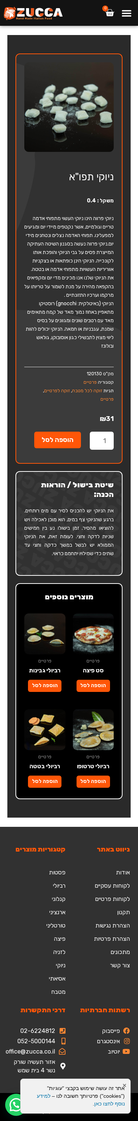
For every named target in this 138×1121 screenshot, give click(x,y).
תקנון (123, 912)
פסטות (57, 872)
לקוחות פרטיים (112, 898)
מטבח (58, 991)
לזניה (59, 951)
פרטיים (90, 382)
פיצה (60, 938)
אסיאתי (57, 978)
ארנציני (57, 912)
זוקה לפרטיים (57, 390)
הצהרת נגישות (112, 925)
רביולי (59, 885)
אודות (123, 872)
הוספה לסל (58, 440)
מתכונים (120, 951)
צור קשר (120, 965)
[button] (126, 13)
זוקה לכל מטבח (87, 390)
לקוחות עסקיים (112, 885)
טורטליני (56, 925)
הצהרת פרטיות (112, 938)
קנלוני (59, 898)
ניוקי (61, 965)
